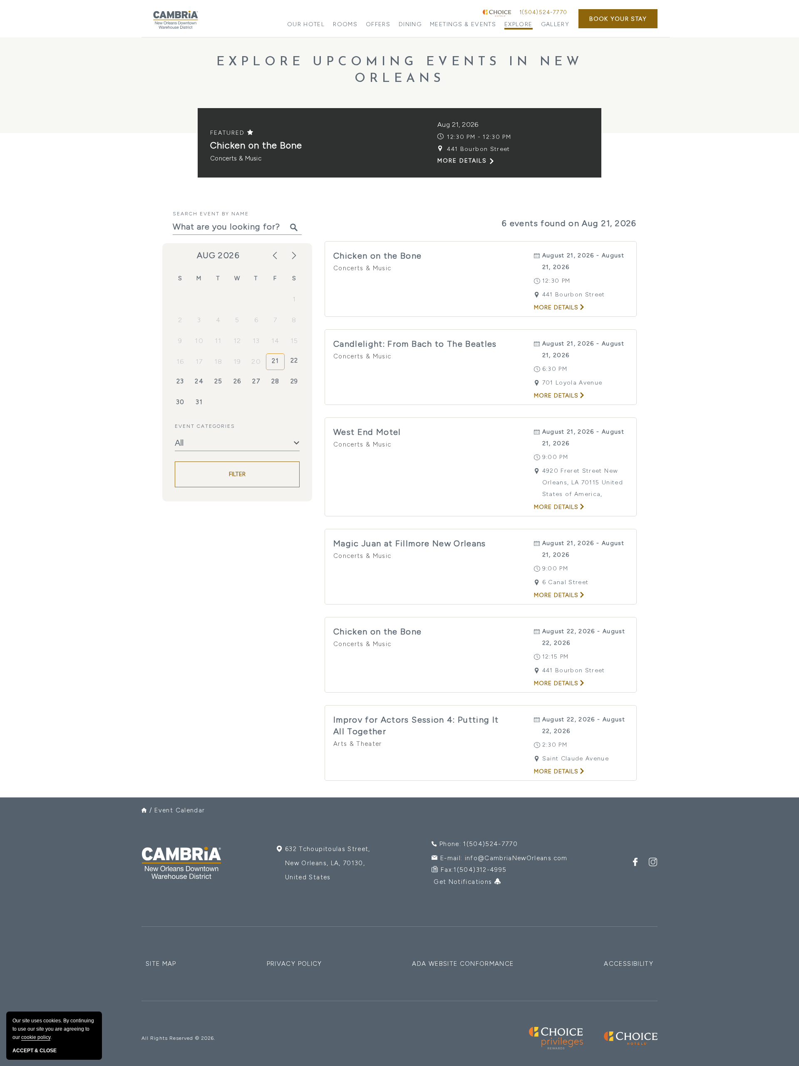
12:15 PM (555, 656)
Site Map (161, 963)
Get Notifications (464, 882)
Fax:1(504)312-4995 (473, 870)
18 (218, 361)
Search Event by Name (211, 214)
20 (256, 361)
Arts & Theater (357, 744)
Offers (378, 24)
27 (256, 381)
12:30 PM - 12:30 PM (479, 137)
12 (237, 341)
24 (199, 381)
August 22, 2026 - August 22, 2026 (583, 637)
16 (180, 361)
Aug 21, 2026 (458, 124)
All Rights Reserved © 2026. (178, 1038)
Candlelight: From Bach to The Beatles (415, 344)
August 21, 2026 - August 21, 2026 (583, 261)
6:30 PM (554, 369)
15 (294, 341)
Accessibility (628, 963)
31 (199, 402)
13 (256, 341)
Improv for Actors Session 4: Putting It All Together (416, 725)
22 (294, 360)
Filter (237, 474)
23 (180, 381)
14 (275, 341)
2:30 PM (554, 744)
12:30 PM (556, 280)
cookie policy (35, 1037)
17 (199, 361)
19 (237, 361)
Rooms (345, 24)
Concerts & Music (235, 158)
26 (237, 381)
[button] (618, 18)
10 (199, 341)
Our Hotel (306, 24)
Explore (518, 24)
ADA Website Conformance (463, 963)
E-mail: (504, 858)
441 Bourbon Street (478, 149)
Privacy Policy (294, 963)
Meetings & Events (463, 24)
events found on (569, 223)
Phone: (478, 844)
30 (180, 402)
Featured (228, 132)
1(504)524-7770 (543, 12)
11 (218, 341)
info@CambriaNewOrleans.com (516, 858)
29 (294, 381)
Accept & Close (34, 1051)
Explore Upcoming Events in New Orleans (399, 70)
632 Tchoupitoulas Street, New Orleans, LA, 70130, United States (327, 863)
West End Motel (367, 432)
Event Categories (205, 426)
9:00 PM (555, 457)
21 (275, 361)
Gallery (555, 24)
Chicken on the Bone (256, 145)
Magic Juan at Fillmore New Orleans (409, 543)
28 (275, 381)
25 (218, 381)
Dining (410, 24)
